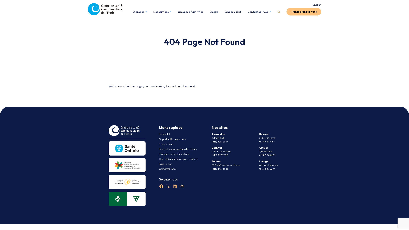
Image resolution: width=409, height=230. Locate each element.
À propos (138, 11)
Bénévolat (164, 134)
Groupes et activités (190, 11)
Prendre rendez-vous (304, 11)
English (317, 4)
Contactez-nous (258, 11)
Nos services (161, 11)
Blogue (214, 11)
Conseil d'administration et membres (178, 159)
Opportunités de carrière (172, 139)
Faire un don (165, 163)
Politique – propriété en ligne (174, 154)
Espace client (233, 11)
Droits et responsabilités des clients (178, 149)
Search (279, 12)
